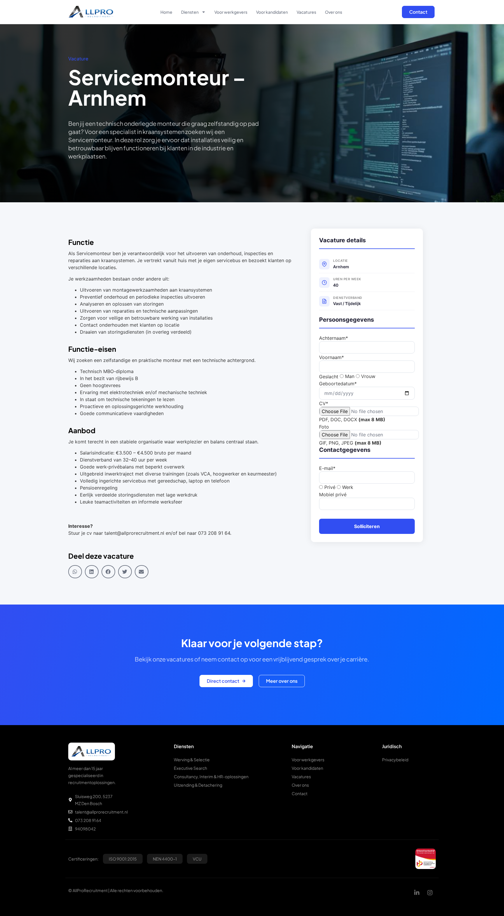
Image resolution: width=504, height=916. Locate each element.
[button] (75, 571)
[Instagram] (430, 892)
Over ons (333, 12)
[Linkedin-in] (417, 892)
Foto (324, 426)
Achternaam (333, 338)
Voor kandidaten (272, 12)
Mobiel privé (332, 494)
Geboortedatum (338, 383)
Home (166, 12)
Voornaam (331, 357)
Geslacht (328, 376)
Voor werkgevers (230, 12)
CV (323, 403)
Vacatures (306, 12)
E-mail (327, 468)
